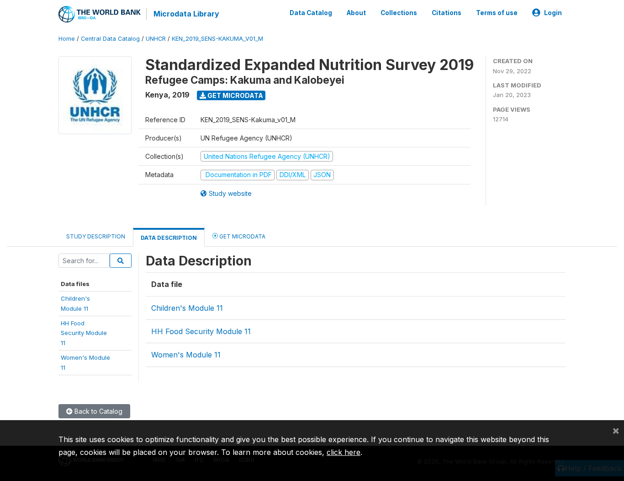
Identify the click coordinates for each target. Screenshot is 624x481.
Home (66, 38)
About (356, 12)
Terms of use (497, 12)
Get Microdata (234, 95)
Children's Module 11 (187, 308)
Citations (446, 12)
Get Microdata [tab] (241, 236)
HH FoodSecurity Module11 (84, 332)
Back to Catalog (97, 411)
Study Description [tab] (95, 236)
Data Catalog (311, 12)
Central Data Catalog (110, 38)
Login (553, 12)
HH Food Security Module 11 (201, 331)
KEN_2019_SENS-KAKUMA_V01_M (217, 38)
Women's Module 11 (186, 354)
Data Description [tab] (169, 237)
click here (343, 452)
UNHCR (156, 38)
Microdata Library (186, 13)
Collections (399, 12)
